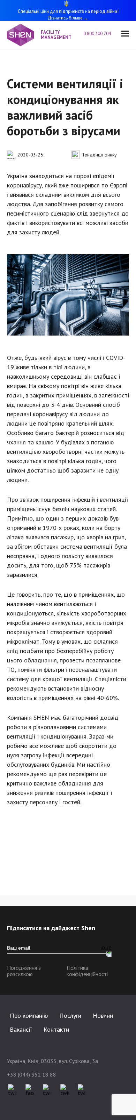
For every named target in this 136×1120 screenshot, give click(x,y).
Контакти (56, 1029)
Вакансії (21, 1029)
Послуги (70, 1016)
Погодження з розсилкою (24, 971)
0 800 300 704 (97, 34)
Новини (103, 1016)
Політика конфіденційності (87, 971)
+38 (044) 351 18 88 (31, 1074)
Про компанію (29, 1016)
